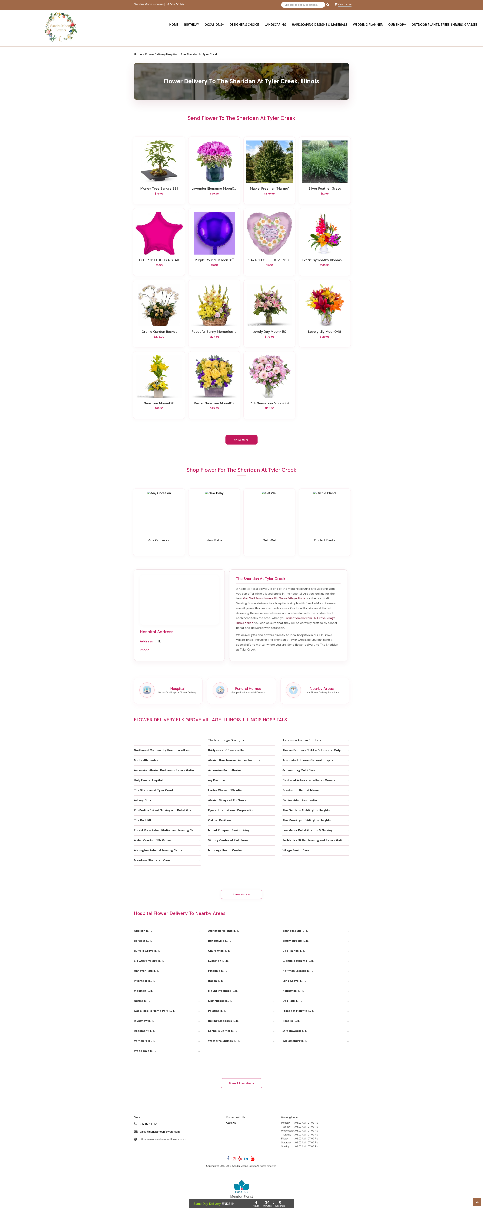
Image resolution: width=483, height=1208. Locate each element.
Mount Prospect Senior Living (228, 830)
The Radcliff (142, 820)
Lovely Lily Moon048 (324, 331)
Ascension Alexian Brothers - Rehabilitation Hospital (167, 770)
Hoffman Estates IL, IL (297, 971)
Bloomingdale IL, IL (295, 941)
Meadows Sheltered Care (152, 860)
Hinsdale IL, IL (217, 971)
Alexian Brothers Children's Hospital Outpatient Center (315, 750)
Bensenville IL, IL (219, 941)
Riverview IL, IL (144, 1021)
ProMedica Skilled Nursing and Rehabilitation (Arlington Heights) (315, 840)
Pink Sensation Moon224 (269, 403)
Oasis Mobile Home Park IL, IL (154, 1011)
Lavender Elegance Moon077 (214, 188)
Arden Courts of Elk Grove (152, 840)
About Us (231, 1122)
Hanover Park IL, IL (146, 971)
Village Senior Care (295, 850)
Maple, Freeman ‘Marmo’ (269, 188)
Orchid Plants (324, 540)
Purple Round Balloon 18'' (214, 260)
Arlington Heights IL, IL (223, 931)
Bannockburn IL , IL (295, 931)
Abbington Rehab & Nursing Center (159, 850)
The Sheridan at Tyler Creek (154, 790)
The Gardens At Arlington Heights (306, 810)
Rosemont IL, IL (144, 1031)
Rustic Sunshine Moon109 (214, 403)
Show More (241, 439)
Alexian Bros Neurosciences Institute (234, 760)
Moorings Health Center (225, 850)
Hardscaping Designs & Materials (319, 24)
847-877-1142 (175, 4)
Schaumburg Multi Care (298, 770)
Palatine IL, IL (217, 1011)
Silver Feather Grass (324, 188)
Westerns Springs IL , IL (224, 1041)
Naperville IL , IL (293, 991)
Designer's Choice (244, 24)
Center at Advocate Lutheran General (309, 780)
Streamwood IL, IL (294, 1031)
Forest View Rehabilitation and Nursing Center (167, 830)
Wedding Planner (368, 24)
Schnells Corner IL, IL (222, 1031)
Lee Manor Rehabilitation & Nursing (307, 830)
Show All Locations (241, 1083)
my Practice (216, 780)
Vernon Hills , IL (144, 1041)
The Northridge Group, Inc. (226, 740)
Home (173, 24)
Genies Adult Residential (300, 800)
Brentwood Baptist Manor (300, 790)
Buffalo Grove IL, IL (147, 951)
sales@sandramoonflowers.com (160, 1131)
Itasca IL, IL (215, 981)
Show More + (241, 894)
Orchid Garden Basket (159, 331)
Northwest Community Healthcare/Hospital (165, 750)
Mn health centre (146, 760)
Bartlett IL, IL (143, 941)
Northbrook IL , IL (220, 1001)
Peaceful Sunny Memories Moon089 (214, 331)
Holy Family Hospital (148, 780)
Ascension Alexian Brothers (301, 740)
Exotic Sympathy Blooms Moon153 (325, 260)
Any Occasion (159, 540)
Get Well (269, 540)
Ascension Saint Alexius (224, 770)
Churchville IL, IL (219, 951)
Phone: (145, 650)
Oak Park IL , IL (292, 1001)
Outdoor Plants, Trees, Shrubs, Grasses (444, 24)
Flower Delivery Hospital (161, 54)
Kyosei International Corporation (231, 810)
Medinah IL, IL (143, 991)
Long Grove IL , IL (294, 981)
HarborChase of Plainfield (226, 790)
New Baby (214, 540)
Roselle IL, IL (291, 1021)
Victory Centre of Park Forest (229, 840)
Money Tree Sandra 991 (159, 188)
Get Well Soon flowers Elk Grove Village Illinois (274, 598)
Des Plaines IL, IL (293, 951)
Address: (147, 641)
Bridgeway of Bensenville (226, 750)
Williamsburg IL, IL (294, 1041)
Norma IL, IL (142, 1001)
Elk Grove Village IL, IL (149, 961)
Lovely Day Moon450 (269, 331)
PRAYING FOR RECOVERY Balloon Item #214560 (269, 260)
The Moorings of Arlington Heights (306, 820)
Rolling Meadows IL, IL (223, 1021)
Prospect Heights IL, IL (298, 1011)
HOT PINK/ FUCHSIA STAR (159, 260)
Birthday (191, 24)
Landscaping (275, 24)
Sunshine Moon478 (159, 403)
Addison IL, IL (143, 931)
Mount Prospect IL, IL (223, 991)
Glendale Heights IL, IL (298, 961)
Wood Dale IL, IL (145, 1051)
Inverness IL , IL (144, 981)
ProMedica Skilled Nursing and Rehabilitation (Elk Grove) (167, 810)
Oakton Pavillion (219, 820)
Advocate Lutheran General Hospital (308, 760)
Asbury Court (143, 800)
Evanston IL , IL (218, 961)
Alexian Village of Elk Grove (227, 800)
